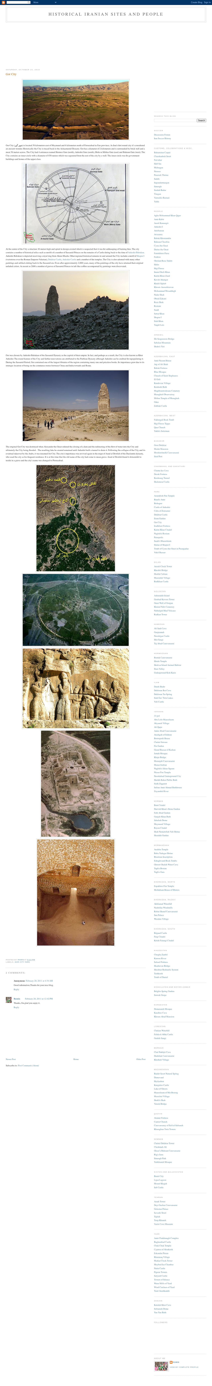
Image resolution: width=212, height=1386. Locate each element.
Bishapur (158, 503)
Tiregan (157, 193)
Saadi (156, 309)
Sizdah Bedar (160, 190)
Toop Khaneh (160, 1220)
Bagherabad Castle (162, 1241)
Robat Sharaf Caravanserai (166, 911)
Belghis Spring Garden (164, 991)
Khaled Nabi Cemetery (164, 606)
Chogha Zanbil (161, 954)
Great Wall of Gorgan (163, 602)
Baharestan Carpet (162, 152)
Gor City (158, 522)
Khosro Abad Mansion (164, 1016)
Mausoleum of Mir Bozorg (166, 1092)
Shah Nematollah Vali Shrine (167, 831)
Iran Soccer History (162, 138)
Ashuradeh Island (162, 595)
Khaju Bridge (160, 757)
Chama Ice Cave (161, 470)
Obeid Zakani (160, 298)
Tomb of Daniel (161, 977)
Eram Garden (160, 518)
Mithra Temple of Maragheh (166, 398)
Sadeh (156, 178)
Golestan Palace (161, 1208)
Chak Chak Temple (162, 1245)
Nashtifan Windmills (163, 907)
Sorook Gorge (160, 994)
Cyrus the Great (161, 245)
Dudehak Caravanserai (164, 1055)
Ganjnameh (159, 632)
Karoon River (160, 958)
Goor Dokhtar (160, 445)
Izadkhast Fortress (162, 525)
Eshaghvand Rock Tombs (165, 860)
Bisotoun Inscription (163, 856)
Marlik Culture (160, 573)
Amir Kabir (159, 219)
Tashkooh (158, 973)
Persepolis (158, 537)
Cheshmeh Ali (160, 1146)
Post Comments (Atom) (28, 1065)
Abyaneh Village (161, 723)
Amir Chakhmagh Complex (166, 1238)
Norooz (157, 171)
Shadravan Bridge (162, 965)
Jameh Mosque (160, 753)
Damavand (159, 1077)
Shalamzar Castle (161, 481)
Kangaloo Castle (161, 1085)
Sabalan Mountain (162, 342)
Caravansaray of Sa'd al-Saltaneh (168, 1125)
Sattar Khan (159, 313)
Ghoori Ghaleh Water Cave (166, 864)
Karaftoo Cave (160, 1012)
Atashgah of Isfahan (163, 734)
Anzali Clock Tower (163, 566)
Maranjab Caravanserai (164, 760)
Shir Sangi (158, 639)
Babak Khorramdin (162, 238)
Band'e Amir (159, 499)
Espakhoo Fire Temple (164, 886)
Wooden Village (161, 918)
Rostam (157, 305)
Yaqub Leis (159, 324)
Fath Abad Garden (162, 812)
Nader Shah (159, 294)
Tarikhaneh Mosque (163, 1161)
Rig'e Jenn (158, 1154)
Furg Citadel (159, 936)
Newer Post (11, 1059)
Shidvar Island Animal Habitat (167, 664)
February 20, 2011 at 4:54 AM (39, 980)
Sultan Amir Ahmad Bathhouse (168, 787)
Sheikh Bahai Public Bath (165, 779)
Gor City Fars (22, 962)
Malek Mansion (161, 448)
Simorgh (158, 186)
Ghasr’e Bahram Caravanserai (167, 1150)
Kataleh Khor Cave (162, 1304)
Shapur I (140, 255)
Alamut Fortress (161, 1117)
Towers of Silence (162, 1279)
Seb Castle (158, 1187)
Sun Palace (159, 915)
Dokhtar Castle (54, 259)
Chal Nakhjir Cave (162, 1052)
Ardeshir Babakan (136, 252)
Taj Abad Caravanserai (164, 643)
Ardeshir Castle (69, 259)
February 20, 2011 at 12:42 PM (39, 998)
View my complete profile (184, 1367)
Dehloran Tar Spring (163, 694)
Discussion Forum (162, 134)
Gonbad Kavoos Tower (164, 599)
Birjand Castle (160, 932)
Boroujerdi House (162, 738)
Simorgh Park (160, 1158)
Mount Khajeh (160, 1183)
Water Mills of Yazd (163, 1283)
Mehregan (158, 167)
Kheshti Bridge (161, 570)
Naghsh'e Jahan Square (164, 768)
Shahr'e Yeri (159, 346)
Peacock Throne (161, 174)
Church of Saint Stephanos (166, 375)
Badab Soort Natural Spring (166, 1073)
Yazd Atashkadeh (162, 1290)
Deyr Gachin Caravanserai (165, 1205)
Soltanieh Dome (161, 1308)
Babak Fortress (160, 367)
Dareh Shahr (159, 686)
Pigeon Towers (160, 1272)
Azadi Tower (159, 1201)
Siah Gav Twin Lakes (163, 697)
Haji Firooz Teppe (162, 423)
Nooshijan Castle (161, 635)
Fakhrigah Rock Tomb (164, 419)
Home (76, 1059)
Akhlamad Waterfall (163, 903)
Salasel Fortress (161, 961)
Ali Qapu (158, 727)
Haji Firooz (159, 268)
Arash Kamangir (161, 223)
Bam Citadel (159, 805)
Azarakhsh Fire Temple (164, 495)
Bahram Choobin (161, 241)
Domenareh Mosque (163, 1008)
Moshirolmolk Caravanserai (166, 452)
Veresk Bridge (160, 1103)
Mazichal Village (162, 1096)
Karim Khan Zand (162, 275)
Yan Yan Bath (160, 1312)
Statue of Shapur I (162, 544)
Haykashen (159, 1081)
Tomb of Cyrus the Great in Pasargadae (171, 548)
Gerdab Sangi (160, 1038)
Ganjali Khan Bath (162, 816)
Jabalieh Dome (160, 820)
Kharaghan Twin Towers (165, 1129)
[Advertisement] (106, 45)
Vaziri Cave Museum (163, 1223)
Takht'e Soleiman (161, 430)
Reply (16, 989)
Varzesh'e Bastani (162, 197)
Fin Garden (159, 745)
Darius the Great (161, 249)
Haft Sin (157, 163)
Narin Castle (159, 1268)
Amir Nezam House (162, 360)
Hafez (156, 264)
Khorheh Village (161, 1059)
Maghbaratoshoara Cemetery (167, 390)
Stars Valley (159, 668)
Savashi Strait (160, 1212)
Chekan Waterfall (162, 1030)
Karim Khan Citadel (163, 529)
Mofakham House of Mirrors (166, 889)
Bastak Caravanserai (163, 657)
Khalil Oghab (160, 283)
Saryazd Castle (160, 1275)
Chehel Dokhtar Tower (164, 1143)
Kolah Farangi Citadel (164, 940)
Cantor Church (160, 1121)
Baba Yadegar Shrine (163, 853)
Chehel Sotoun (160, 742)
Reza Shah (158, 302)
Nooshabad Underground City (167, 776)
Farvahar (158, 159)
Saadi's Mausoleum (162, 540)
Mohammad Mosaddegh (165, 290)
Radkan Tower (160, 614)
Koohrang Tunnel (162, 477)
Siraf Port (158, 456)
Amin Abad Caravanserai (165, 730)
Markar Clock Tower (163, 1260)
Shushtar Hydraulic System (166, 969)
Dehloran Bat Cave (162, 690)
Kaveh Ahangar (161, 279)
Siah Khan (158, 321)
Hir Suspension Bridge (164, 338)
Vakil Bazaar (159, 552)
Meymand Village (162, 824)
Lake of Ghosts (160, 1088)
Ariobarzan (159, 230)
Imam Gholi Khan (162, 271)
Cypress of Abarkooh (163, 1249)
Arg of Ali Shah (161, 364)
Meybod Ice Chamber (163, 1264)
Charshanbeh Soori (162, 156)
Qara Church (159, 427)
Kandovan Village (162, 383)
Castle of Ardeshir (162, 507)
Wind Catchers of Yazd (164, 1287)
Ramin (17, 998)
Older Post (141, 1059)
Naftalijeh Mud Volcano (165, 610)
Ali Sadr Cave (160, 628)
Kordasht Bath (160, 386)
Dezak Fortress (160, 474)
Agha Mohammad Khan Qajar (167, 215)
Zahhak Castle (160, 405)
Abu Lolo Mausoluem (164, 719)
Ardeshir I (158, 226)
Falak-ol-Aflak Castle (163, 1034)
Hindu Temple (160, 661)
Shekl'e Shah (159, 1100)
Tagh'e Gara (159, 871)
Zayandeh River (161, 791)
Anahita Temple (161, 849)
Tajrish (157, 1216)
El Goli (157, 379)
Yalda (156, 201)
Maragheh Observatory (164, 394)
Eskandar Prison (161, 1253)
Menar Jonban (160, 764)
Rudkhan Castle (161, 581)
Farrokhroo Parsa (161, 253)
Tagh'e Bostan (160, 868)
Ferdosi (157, 256)
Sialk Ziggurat (160, 783)
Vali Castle (159, 701)
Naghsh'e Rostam (161, 533)
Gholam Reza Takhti (163, 260)
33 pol (157, 715)
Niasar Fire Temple (162, 772)
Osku (156, 401)
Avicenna (158, 234)
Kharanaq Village (162, 1256)
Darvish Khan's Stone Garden (167, 808)
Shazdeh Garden (161, 835)
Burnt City (159, 1176)
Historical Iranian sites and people (106, 14)
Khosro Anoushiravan (164, 287)
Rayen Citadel (160, 827)
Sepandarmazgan (161, 182)
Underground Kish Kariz (165, 672)
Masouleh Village (162, 577)
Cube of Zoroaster (162, 510)
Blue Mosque (160, 371)
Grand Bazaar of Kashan (165, 749)
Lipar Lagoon (160, 1179)
